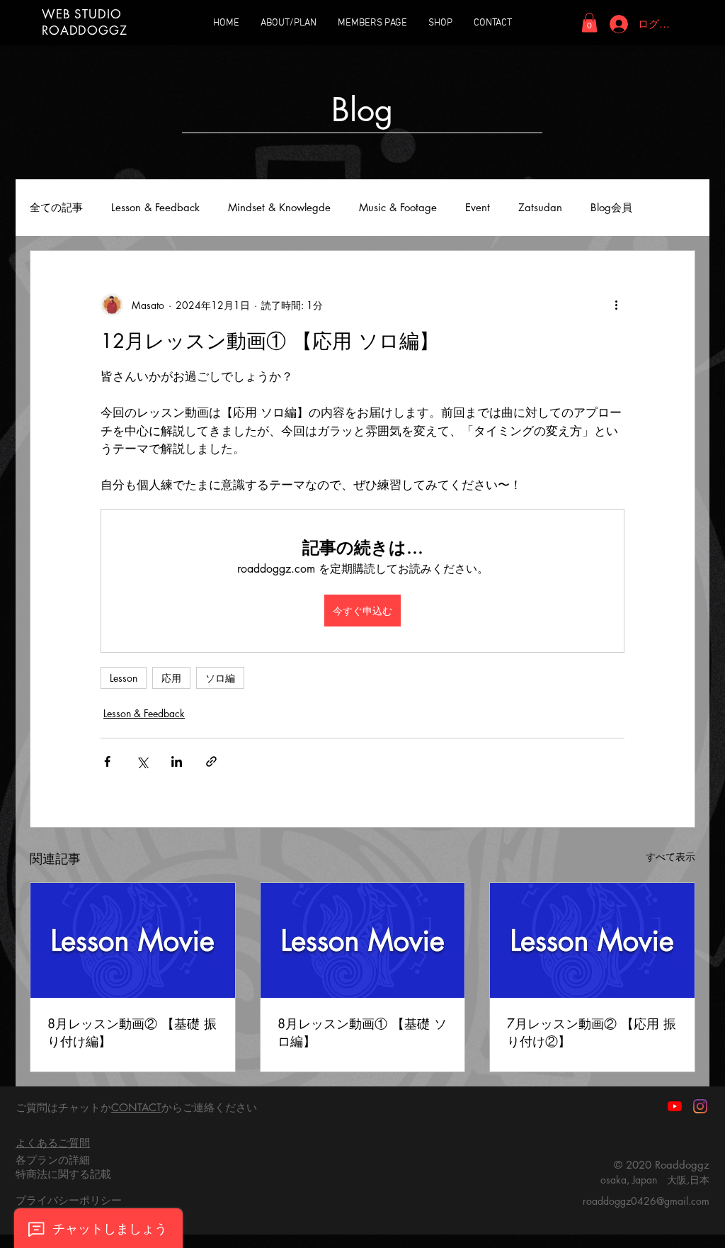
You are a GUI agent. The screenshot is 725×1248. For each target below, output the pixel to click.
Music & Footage (398, 207)
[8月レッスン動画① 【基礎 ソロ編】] (363, 940)
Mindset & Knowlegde (279, 207)
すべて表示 (670, 856)
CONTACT (136, 1107)
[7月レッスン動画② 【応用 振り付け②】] (592, 940)
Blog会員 (611, 207)
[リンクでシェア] (211, 761)
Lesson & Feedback (155, 207)
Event (477, 207)
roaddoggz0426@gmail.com (646, 1201)
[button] (589, 22)
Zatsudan (540, 207)
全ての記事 (56, 207)
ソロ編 (220, 678)
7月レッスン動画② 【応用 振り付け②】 (591, 1032)
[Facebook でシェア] (107, 761)
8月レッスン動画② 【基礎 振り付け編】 (132, 1032)
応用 (171, 678)
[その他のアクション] (615, 304)
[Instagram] (700, 1106)
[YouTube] (675, 1106)
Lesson (123, 678)
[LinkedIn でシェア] (176, 761)
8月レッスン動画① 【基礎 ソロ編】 (362, 1032)
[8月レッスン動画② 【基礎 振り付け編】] (132, 940)
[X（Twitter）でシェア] (142, 761)
